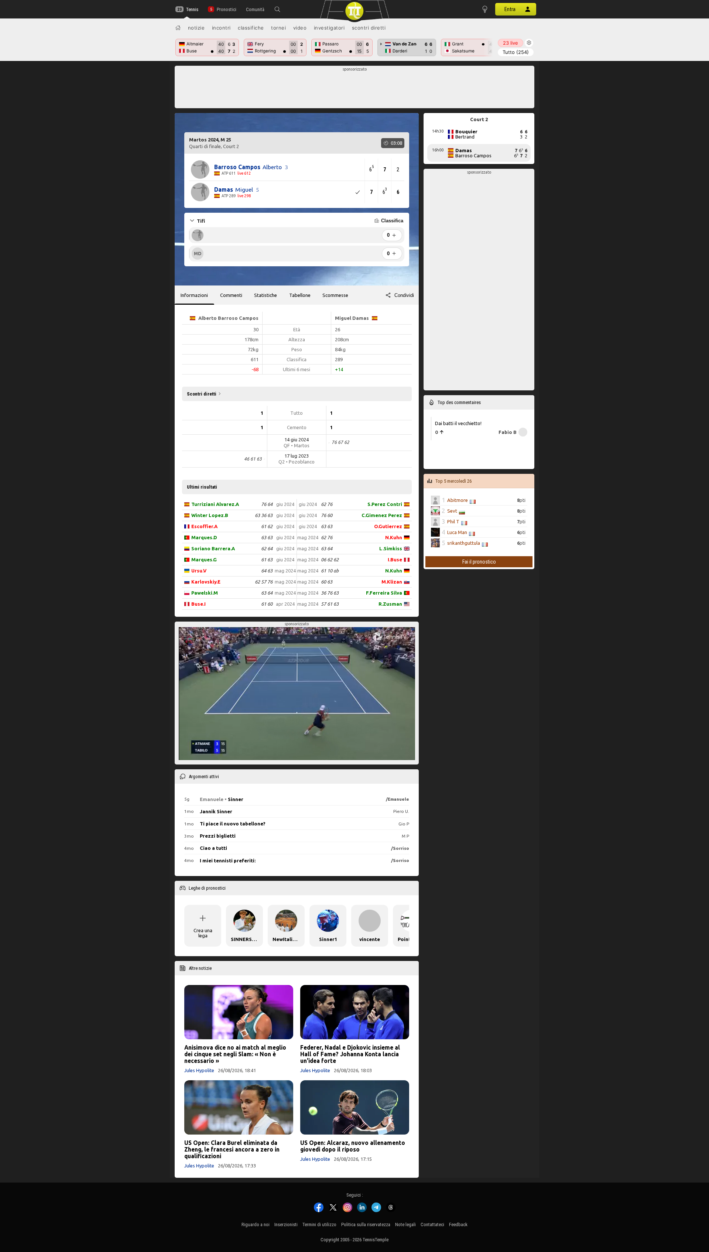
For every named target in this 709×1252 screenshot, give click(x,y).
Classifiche (251, 28)
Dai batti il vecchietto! (458, 423)
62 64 (267, 548)
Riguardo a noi (256, 1224)
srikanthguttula (463, 542)
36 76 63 (330, 592)
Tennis (192, 9)
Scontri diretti (369, 28)
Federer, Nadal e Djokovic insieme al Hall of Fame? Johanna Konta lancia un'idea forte (350, 1054)
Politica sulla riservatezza (365, 1224)
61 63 (267, 559)
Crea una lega (202, 933)
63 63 (267, 537)
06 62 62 (330, 559)
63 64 (267, 592)
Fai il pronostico (479, 562)
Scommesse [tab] (335, 295)
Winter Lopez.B (209, 515)
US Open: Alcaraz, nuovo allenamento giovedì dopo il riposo (352, 1146)
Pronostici (226, 9)
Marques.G (204, 559)
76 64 (267, 504)
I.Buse (395, 559)
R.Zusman (390, 603)
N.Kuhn (393, 537)
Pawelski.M (204, 592)
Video (300, 28)
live (510, 43)
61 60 (267, 603)
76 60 (326, 515)
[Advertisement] (354, 89)
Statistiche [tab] (265, 295)
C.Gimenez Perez (382, 515)
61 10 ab (330, 570)
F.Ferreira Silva (384, 592)
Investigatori (329, 28)
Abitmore (457, 500)
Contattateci (432, 1224)
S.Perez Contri (384, 504)
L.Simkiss (390, 548)
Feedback (458, 1224)
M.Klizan (391, 581)
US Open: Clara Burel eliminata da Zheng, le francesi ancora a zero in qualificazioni (232, 1149)
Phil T (453, 521)
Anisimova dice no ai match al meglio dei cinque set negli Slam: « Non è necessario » (235, 1054)
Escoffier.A (204, 526)
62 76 (326, 504)
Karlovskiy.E (205, 581)
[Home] (178, 27)
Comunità (255, 9)
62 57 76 (264, 581)
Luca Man (457, 532)
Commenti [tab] (231, 295)
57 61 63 (330, 603)
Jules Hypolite (199, 1070)
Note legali (405, 1224)
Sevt (452, 510)
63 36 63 (264, 515)
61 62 (267, 526)
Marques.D (204, 537)
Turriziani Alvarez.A (215, 504)
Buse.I (198, 603)
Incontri (221, 28)
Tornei (278, 28)
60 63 (326, 581)
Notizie (196, 28)
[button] (277, 9)
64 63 (267, 570)
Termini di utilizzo (319, 1224)
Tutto (516, 52)
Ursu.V (198, 570)
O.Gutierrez (388, 526)
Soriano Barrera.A (213, 548)
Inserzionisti (286, 1224)
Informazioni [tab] (194, 295)
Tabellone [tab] (300, 295)
